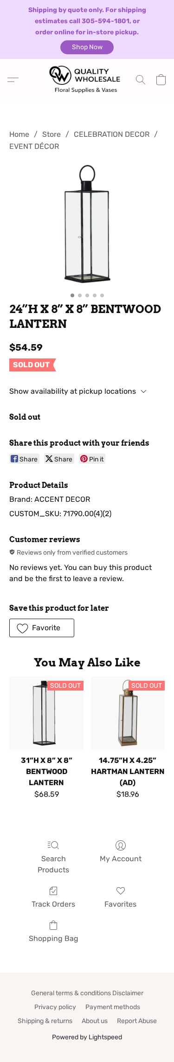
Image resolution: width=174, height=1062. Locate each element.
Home (19, 134)
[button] (87, 47)
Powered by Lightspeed (87, 1037)
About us (95, 1021)
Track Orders (53, 904)
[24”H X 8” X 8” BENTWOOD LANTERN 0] (87, 225)
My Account (121, 858)
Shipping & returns (45, 1021)
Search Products (53, 864)
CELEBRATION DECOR (111, 134)
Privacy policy (55, 1007)
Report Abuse (137, 1021)
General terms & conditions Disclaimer (87, 993)
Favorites (120, 904)
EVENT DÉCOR (34, 146)
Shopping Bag (53, 938)
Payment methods (112, 1007)
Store (51, 134)
